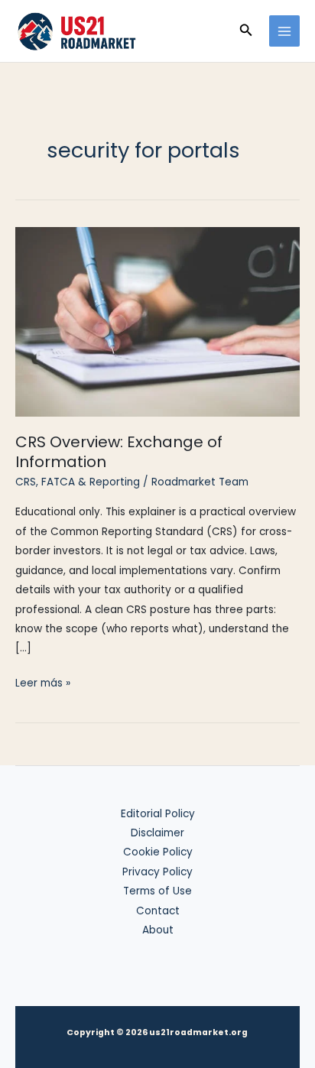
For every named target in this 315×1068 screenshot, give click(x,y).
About (158, 930)
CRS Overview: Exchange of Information (118, 451)
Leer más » (42, 684)
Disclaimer (157, 833)
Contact (158, 911)
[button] (246, 31)
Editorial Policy (158, 814)
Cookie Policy (158, 852)
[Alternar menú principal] (284, 31)
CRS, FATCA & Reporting (77, 482)
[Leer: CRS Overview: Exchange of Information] (157, 320)
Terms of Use (157, 891)
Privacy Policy (157, 872)
